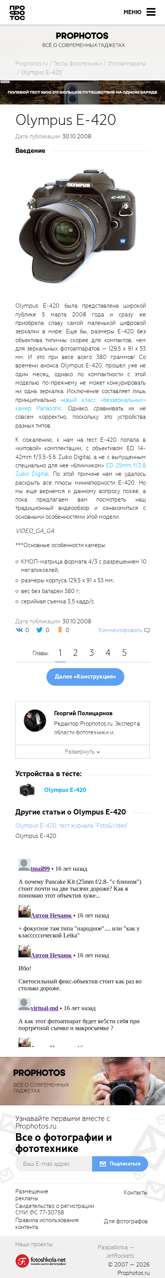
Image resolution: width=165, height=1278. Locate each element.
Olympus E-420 (65, 790)
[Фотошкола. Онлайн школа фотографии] (41, 1261)
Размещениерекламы (31, 1195)
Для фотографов (126, 1221)
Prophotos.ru (133, 1273)
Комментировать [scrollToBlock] (120, 630)
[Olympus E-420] (26, 789)
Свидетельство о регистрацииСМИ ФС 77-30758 (54, 1210)
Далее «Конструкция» (85, 676)
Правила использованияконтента (47, 1224)
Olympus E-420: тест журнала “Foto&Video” (71, 825)
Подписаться (125, 1163)
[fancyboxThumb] (79, 226)
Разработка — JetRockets (116, 1252)
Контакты (136, 1193)
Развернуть (80, 751)
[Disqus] (82, 951)
